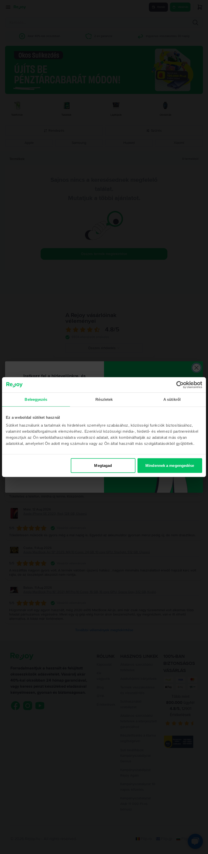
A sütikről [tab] (172, 399)
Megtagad (103, 465)
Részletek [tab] (104, 399)
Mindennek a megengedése (169, 465)
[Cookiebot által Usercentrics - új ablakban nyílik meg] (180, 384)
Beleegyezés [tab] (36, 399)
